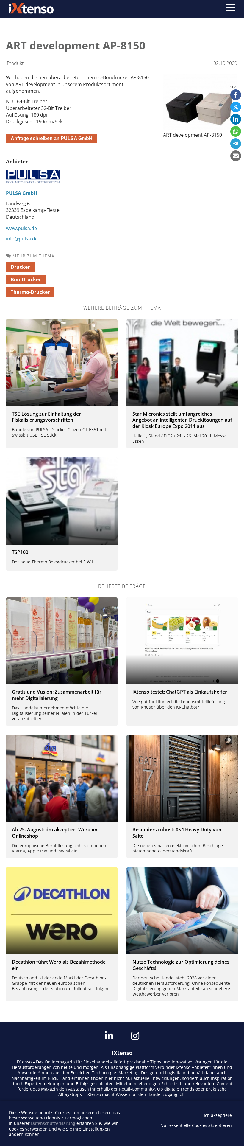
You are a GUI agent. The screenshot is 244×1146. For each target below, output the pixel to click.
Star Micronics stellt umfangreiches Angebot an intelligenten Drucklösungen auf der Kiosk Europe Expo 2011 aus (182, 420)
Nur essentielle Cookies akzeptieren (196, 1125)
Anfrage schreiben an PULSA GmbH (52, 138)
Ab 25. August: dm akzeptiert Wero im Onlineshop (54, 832)
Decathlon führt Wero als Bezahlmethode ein (59, 965)
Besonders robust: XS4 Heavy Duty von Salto (176, 832)
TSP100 (20, 552)
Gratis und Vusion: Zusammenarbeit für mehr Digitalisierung (56, 695)
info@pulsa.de (22, 238)
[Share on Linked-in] (235, 119)
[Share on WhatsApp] (235, 131)
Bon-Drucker (26, 279)
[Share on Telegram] (235, 143)
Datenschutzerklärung (53, 1123)
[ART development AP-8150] (200, 128)
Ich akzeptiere (218, 1115)
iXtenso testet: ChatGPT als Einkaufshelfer (179, 692)
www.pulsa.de (21, 228)
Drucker (20, 267)
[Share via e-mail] (235, 155)
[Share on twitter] (235, 107)
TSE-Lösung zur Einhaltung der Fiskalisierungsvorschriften (46, 417)
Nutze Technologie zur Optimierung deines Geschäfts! (180, 965)
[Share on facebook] (235, 94)
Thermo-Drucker (30, 292)
